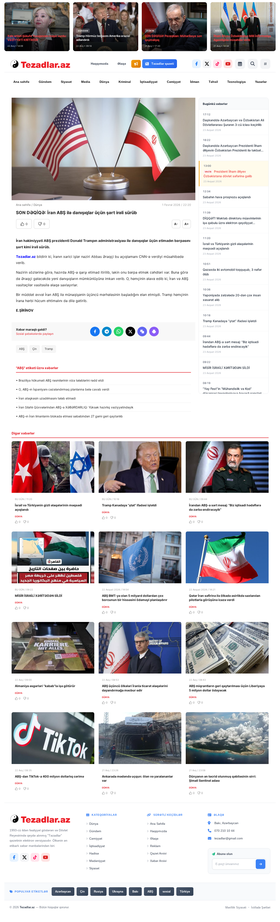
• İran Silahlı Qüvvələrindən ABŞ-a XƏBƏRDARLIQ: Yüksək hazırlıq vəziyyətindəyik (74, 407)
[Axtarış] (253, 64)
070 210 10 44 (224, 830)
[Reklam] (136, 64)
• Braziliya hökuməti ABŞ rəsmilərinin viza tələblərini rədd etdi (60, 380)
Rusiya (98, 891)
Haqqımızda (99, 63)
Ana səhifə (21, 81)
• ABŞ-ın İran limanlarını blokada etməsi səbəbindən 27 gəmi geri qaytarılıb (69, 416)
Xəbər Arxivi (158, 861)
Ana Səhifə (157, 823)
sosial (167, 891)
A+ (186, 224)
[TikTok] (217, 63)
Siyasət (66, 81)
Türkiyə (185, 891)
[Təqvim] (240, 64)
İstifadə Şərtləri (260, 907)
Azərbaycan (63, 891)
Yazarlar (261, 81)
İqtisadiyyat (149, 81)
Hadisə (94, 853)
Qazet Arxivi (158, 853)
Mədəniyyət (97, 861)
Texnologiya (236, 81)
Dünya (104, 81)
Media (85, 81)
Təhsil (213, 81)
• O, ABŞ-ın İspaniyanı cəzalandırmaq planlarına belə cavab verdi (62, 389)
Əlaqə (121, 63)
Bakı (135, 891)
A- (176, 224)
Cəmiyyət (174, 81)
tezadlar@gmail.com (228, 838)
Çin (34, 349)
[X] (207, 63)
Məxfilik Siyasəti (235, 907)
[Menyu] (265, 64)
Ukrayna (117, 891)
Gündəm (45, 81)
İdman (194, 81)
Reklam (155, 846)
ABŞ (21, 349)
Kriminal (125, 81)
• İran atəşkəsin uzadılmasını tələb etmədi (46, 398)
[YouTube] (228, 63)
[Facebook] (196, 63)
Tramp (49, 349)
